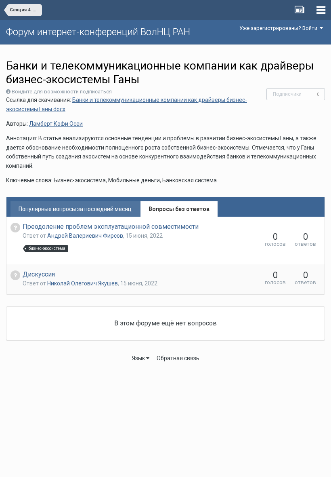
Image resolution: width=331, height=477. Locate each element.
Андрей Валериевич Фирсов (85, 235)
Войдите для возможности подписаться (62, 92)
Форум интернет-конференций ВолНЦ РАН (98, 32)
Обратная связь (178, 358)
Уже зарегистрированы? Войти (279, 28)
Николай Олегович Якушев (82, 283)
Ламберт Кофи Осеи (56, 123)
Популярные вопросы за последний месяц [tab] (75, 209)
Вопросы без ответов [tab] (179, 209)
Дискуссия (39, 274)
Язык (139, 358)
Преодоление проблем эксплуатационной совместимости (111, 226)
